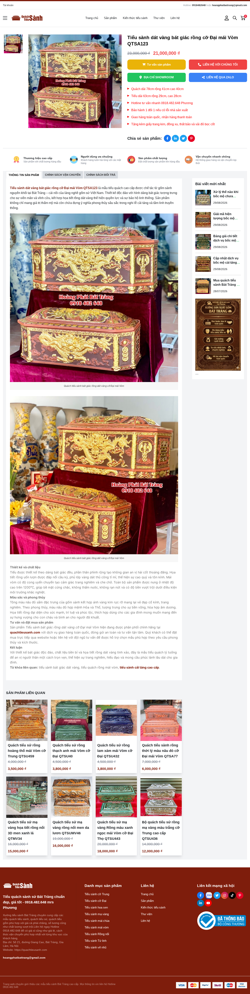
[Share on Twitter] (183, 138)
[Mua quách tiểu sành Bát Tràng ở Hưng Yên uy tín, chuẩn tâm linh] (203, 286)
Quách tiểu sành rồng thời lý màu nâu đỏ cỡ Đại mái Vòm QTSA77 (160, 750)
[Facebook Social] (200, 895)
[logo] (26, 18)
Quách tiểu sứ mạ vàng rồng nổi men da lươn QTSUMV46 (71, 827)
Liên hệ (175, 18)
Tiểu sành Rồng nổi (97, 934)
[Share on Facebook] (167, 138)
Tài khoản (8, 5)
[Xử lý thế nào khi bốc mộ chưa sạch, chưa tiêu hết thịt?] (203, 197)
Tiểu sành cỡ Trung (97, 894)
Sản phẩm (110, 18)
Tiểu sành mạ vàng (97, 914)
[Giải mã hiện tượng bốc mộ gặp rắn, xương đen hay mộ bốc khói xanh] (203, 220)
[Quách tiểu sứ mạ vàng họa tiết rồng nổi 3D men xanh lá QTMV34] (26, 797)
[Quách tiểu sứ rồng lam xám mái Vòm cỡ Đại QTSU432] (116, 720)
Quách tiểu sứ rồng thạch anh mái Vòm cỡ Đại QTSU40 (71, 750)
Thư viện (159, 18)
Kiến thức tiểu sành (135, 18)
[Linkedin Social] (200, 903)
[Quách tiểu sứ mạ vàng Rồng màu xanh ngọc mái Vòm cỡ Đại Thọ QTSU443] (116, 797)
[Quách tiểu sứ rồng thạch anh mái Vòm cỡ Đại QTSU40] (71, 720)
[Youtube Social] (208, 903)
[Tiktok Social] (232, 895)
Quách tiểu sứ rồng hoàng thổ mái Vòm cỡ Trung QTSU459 (27, 750)
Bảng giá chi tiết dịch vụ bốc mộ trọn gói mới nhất (226, 240)
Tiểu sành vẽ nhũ (95, 947)
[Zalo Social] (209, 895)
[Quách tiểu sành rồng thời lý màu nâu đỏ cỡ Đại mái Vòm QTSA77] (161, 720)
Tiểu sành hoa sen (96, 907)
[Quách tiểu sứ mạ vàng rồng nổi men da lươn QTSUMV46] (71, 797)
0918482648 (199, 5)
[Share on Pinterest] (191, 138)
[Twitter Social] (217, 895)
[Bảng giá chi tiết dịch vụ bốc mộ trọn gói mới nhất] (203, 242)
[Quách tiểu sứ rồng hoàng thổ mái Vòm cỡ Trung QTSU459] (26, 720)
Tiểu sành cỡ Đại (95, 900)
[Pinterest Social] (239, 895)
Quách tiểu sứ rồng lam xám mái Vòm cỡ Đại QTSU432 (114, 750)
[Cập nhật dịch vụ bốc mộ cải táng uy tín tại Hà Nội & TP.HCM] (203, 264)
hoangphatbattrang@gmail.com (229, 5)
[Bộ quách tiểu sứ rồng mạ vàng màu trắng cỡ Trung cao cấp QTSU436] (161, 797)
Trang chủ (91, 18)
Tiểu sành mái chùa (97, 920)
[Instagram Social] (224, 895)
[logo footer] (35, 885)
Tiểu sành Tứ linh (95, 940)
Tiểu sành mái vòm (97, 927)
